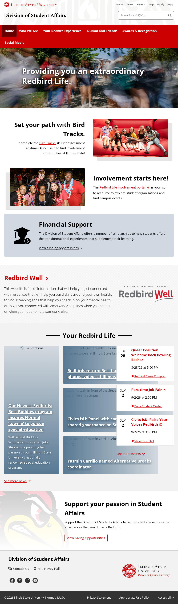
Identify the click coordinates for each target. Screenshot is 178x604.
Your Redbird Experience (62, 31)
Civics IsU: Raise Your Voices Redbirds (149, 422)
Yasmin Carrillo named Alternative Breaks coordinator (109, 464)
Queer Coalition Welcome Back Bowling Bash (151, 355)
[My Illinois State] (170, 4)
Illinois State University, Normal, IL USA (39, 597)
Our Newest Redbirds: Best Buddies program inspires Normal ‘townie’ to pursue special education (30, 417)
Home (9, 31)
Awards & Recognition (139, 31)
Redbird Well (23, 278)
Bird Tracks (47, 143)
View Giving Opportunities (86, 538)
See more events (128, 454)
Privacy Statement (99, 597)
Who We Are (28, 31)
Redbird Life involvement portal (122, 187)
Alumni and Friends (102, 31)
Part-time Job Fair (146, 389)
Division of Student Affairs (35, 15)
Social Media (15, 42)
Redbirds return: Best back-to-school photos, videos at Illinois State (103, 373)
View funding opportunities (59, 248)
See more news (15, 481)
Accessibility (166, 597)
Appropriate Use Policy (134, 597)
